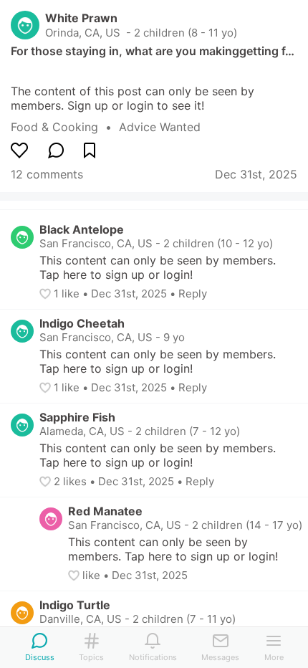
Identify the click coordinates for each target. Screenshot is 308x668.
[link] (65, 127)
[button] (46, 294)
